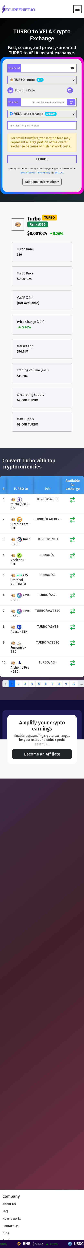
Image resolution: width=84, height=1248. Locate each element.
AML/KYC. (59, 173)
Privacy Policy (43, 173)
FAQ (5, 1211)
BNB (33, 1243)
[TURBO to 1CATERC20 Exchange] (72, 521)
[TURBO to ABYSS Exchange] (72, 628)
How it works (11, 1219)
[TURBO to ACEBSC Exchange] (72, 644)
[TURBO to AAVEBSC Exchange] (72, 612)
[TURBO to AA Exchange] (72, 576)
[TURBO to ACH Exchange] (72, 664)
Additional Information (41, 182)
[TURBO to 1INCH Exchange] (72, 541)
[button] (21, 90)
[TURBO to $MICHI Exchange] (72, 501)
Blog (5, 1233)
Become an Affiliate (42, 754)
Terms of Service (27, 173)
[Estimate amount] (71, 102)
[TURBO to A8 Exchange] (72, 556)
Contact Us (10, 1226)
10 (73, 684)
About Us (9, 1204)
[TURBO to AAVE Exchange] (72, 596)
